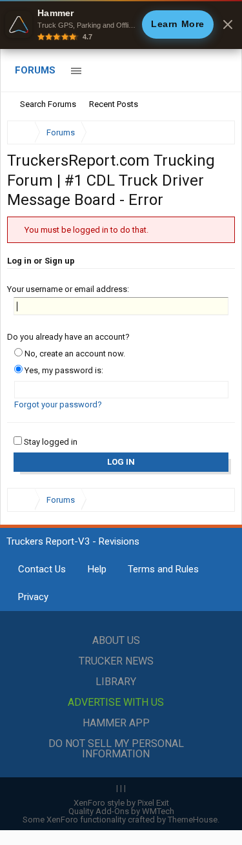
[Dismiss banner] (228, 24)
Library (116, 681)
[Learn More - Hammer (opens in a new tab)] (121, 24)
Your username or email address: (68, 289)
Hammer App (116, 723)
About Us (116, 640)
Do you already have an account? (68, 337)
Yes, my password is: (63, 370)
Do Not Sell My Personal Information (116, 748)
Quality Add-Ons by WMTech (121, 811)
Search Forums (48, 104)
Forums (35, 70)
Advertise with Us (116, 702)
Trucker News (116, 661)
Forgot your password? (58, 404)
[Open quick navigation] (216, 132)
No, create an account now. (74, 353)
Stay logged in (49, 442)
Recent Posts (113, 104)
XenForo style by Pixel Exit (121, 803)
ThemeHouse (192, 819)
